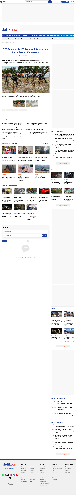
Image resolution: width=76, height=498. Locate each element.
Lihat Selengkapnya (62, 163)
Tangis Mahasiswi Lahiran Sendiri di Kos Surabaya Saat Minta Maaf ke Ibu (9, 177)
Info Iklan (54, 475)
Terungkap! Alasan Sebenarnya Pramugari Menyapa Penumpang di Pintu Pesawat (31, 216)
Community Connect (44, 488)
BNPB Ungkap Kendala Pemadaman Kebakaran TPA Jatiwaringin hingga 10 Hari (12, 128)
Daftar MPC (65, 1)
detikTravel (32, 466)
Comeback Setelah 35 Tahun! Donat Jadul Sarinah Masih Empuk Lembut (6, 199)
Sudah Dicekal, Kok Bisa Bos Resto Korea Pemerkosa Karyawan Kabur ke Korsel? (25, 159)
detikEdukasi (23, 468)
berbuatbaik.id (43, 466)
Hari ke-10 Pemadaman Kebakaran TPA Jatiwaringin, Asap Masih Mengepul (36, 128)
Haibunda (67, 470)
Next (47, 79)
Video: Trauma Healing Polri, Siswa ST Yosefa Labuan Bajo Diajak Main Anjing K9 (68, 323)
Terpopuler (11, 38)
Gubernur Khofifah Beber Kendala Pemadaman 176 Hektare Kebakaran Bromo (12, 133)
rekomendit (42, 487)
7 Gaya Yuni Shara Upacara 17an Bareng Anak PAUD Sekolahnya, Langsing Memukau (24, 178)
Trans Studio (42, 477)
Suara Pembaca (25, 38)
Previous (4, 79)
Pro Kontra (53, 35)
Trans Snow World (44, 475)
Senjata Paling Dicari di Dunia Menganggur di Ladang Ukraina (42, 177)
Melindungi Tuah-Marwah (49, 38)
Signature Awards (43, 474)
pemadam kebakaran (12, 110)
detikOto (23, 479)
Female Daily (67, 474)
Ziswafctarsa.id (43, 481)
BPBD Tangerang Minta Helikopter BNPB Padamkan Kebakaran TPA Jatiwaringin (36, 124)
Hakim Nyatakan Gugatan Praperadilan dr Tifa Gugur (64, 402)
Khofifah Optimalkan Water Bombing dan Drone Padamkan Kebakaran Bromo (36, 133)
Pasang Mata (42, 468)
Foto (64, 35)
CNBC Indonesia (68, 468)
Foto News (11, 42)
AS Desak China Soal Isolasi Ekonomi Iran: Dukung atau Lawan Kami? (64, 407)
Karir (53, 470)
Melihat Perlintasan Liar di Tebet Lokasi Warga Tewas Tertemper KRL (64, 157)
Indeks (72, 35)
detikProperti (24, 481)
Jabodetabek (17, 35)
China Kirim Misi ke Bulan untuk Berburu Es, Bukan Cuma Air (7, 215)
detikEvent (42, 472)
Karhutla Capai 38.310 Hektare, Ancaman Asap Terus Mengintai (56, 183)
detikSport (23, 475)
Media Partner (55, 474)
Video (67, 35)
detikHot (23, 474)
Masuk (72, 1)
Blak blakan (46, 35)
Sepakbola (23, 477)
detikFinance (23, 470)
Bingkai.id (42, 479)
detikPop (31, 481)
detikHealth (32, 470)
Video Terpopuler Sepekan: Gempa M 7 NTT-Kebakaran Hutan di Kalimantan (56, 322)
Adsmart (5, 38)
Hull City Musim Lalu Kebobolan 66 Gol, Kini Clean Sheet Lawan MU (31, 199)
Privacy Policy (55, 477)
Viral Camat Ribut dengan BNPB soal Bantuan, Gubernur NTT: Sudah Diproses (41, 160)
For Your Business (43, 485)
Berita (11, 35)
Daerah (17, 38)
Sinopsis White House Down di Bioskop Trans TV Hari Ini (19, 215)
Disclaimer (54, 479)
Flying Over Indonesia (44, 483)
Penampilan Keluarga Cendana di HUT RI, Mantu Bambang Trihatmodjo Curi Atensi (8, 160)
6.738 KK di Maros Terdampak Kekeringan (55, 198)
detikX (36, 35)
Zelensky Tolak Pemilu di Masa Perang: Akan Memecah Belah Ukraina (63, 146)
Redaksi (54, 466)
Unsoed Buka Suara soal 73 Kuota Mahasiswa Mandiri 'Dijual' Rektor (64, 135)
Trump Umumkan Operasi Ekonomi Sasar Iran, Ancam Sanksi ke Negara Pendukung (65, 413)
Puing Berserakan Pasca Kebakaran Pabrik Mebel (68, 182)
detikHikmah (32, 479)
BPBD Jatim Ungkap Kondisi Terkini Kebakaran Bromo (13, 137)
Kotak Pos (54, 472)
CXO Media (67, 475)
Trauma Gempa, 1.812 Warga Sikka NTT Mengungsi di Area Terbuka (68, 198)
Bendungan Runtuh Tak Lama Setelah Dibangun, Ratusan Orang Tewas (18, 199)
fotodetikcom (23, 110)
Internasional (25, 35)
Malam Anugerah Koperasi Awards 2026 (55, 339)
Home (6, 35)
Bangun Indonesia (61, 38)
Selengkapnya (45, 143)
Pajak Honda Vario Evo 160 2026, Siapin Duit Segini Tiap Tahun (44, 199)
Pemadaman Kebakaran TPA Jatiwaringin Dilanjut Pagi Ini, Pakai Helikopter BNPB (12, 124)
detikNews (4, 42)
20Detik (31, 475)
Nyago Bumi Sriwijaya (36, 38)
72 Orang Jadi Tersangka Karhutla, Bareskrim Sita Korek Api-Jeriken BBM (64, 152)
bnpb (3, 110)
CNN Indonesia (68, 466)
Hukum (31, 35)
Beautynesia (67, 472)
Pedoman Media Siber (57, 468)
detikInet (23, 472)
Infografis (59, 35)
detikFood (32, 468)
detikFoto (32, 477)
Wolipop (31, 472)
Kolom (40, 35)
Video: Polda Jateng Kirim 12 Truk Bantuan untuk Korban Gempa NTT (69, 339)
